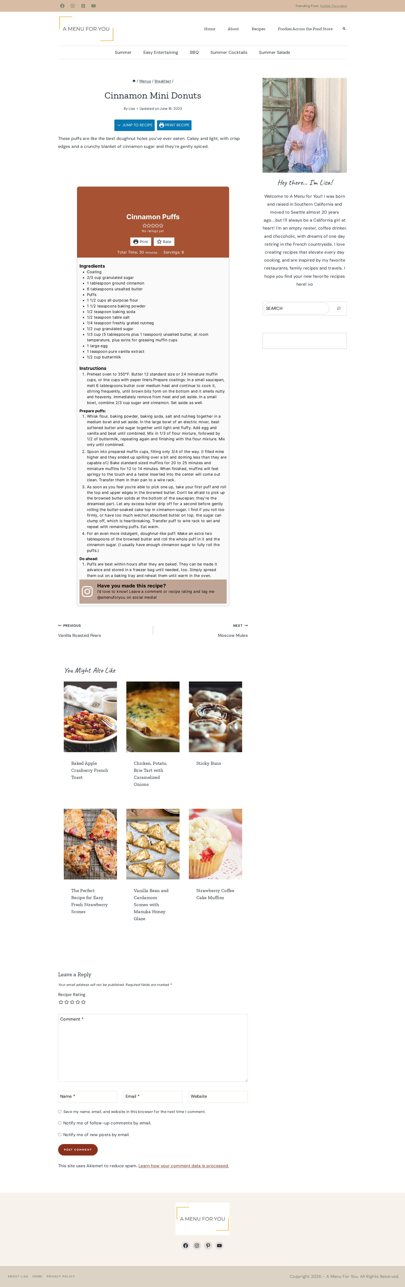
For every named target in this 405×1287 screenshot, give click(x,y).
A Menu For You (342, 1276)
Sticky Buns (208, 763)
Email (133, 1096)
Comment (72, 1019)
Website (199, 1096)
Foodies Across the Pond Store (305, 28)
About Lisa (18, 1276)
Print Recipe (177, 125)
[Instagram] (72, 6)
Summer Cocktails (228, 52)
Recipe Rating (72, 994)
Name (67, 1096)
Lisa (132, 108)
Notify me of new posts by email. (96, 1135)
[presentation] (90, 717)
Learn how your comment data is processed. (184, 1166)
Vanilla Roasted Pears (79, 630)
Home (209, 28)
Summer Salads (274, 52)
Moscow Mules (233, 630)
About (233, 28)
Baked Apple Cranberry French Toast (89, 770)
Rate (166, 241)
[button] (144, 225)
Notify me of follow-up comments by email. (107, 1123)
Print (143, 241)
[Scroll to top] (394, 1269)
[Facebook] (62, 6)
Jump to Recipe (137, 125)
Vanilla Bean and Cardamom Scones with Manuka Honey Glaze (151, 904)
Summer (123, 52)
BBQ (194, 52)
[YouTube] (93, 6)
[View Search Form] (344, 29)
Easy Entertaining (160, 52)
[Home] (134, 81)
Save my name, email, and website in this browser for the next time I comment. (134, 1111)
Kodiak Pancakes (333, 6)
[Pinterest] (83, 6)
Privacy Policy (61, 1276)
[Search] (339, 308)
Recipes (258, 28)
